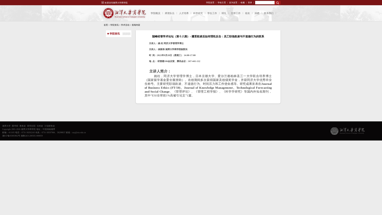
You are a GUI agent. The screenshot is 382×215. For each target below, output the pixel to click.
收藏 (243, 2)
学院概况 (155, 13)
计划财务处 (49, 126)
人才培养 (184, 13)
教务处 (23, 126)
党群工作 (236, 13)
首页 (106, 25)
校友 (247, 13)
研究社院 (31, 126)
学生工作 (212, 13)
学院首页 (210, 2)
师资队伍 (169, 13)
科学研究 (198, 13)
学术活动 (125, 25)
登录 (250, 2)
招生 (224, 13)
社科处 (40, 126)
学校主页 (222, 2)
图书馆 (15, 126)
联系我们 (269, 13)
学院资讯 (114, 25)
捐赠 (257, 13)
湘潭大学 (6, 126)
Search (278, 3)
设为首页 (233, 2)
